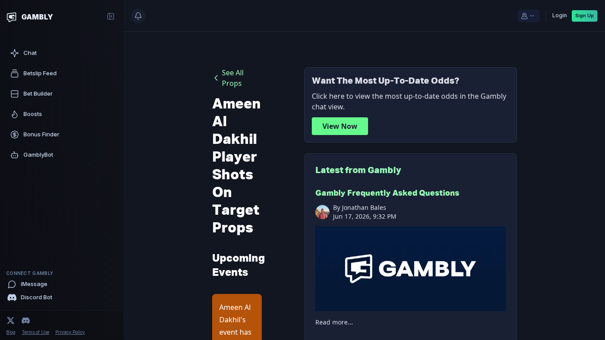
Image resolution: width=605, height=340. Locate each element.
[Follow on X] (10, 320)
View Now (339, 126)
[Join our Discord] (25, 320)
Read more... (334, 322)
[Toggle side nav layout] (110, 16)
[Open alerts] (138, 16)
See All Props (233, 78)
